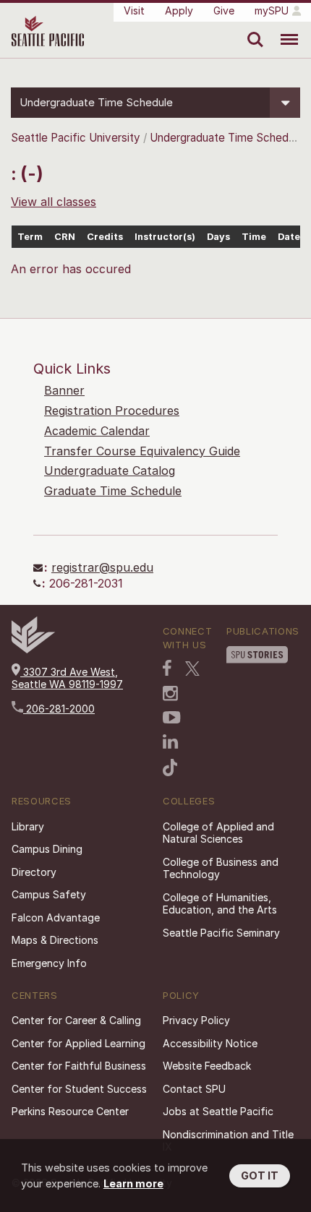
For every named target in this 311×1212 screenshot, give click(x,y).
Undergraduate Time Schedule (226, 138)
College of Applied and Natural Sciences (218, 833)
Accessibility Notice (210, 1043)
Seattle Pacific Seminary (221, 933)
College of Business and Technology (220, 868)
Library (28, 826)
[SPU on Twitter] (192, 668)
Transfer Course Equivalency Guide (142, 451)
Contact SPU (194, 1089)
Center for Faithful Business (79, 1066)
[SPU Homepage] (33, 649)
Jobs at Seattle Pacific (218, 1111)
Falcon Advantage (56, 917)
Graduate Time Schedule (113, 490)
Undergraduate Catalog (109, 470)
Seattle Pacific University (75, 138)
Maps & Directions (55, 940)
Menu (283, 29)
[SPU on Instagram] (170, 693)
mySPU (272, 10)
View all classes (53, 201)
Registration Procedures (111, 410)
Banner (64, 390)
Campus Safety (49, 894)
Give (223, 10)
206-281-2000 (59, 708)
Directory (34, 872)
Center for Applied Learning (78, 1043)
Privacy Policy (196, 1020)
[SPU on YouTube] (172, 717)
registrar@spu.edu (102, 567)
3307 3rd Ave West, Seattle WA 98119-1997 (67, 678)
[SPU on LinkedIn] (171, 741)
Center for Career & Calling (76, 1020)
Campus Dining (47, 849)
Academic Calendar (97, 431)
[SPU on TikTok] (170, 767)
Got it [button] (259, 1175)
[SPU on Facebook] (167, 668)
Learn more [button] (133, 1183)
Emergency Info (49, 963)
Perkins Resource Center (70, 1111)
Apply (179, 10)
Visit (134, 10)
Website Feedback (207, 1066)
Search (252, 29)
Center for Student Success (79, 1089)
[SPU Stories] (257, 654)
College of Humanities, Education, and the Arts (220, 903)
